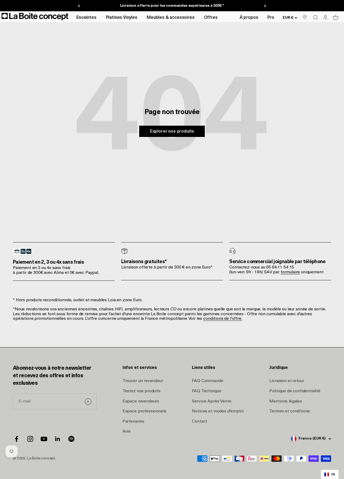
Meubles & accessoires (171, 18)
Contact (199, 421)
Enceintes (86, 18)
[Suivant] (265, 6)
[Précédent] (79, 6)
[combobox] (330, 474)
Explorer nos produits (172, 131)
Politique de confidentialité (294, 391)
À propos (249, 18)
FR (333, 474)
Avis (127, 431)
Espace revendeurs (141, 401)
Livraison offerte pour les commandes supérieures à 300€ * (172, 6)
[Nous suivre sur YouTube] (44, 438)
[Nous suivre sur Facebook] (16, 438)
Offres (211, 18)
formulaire (290, 272)
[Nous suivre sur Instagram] (30, 438)
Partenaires (133, 421)
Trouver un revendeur (143, 381)
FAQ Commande (207, 381)
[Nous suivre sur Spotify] (71, 438)
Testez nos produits (141, 391)
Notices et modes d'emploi (217, 411)
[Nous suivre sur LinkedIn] (57, 438)
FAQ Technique (206, 391)
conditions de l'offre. (222, 319)
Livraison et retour (286, 381)
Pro (270, 18)
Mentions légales (285, 401)
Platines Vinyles (121, 18)
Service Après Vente (211, 401)
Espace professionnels (144, 411)
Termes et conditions (289, 411)
